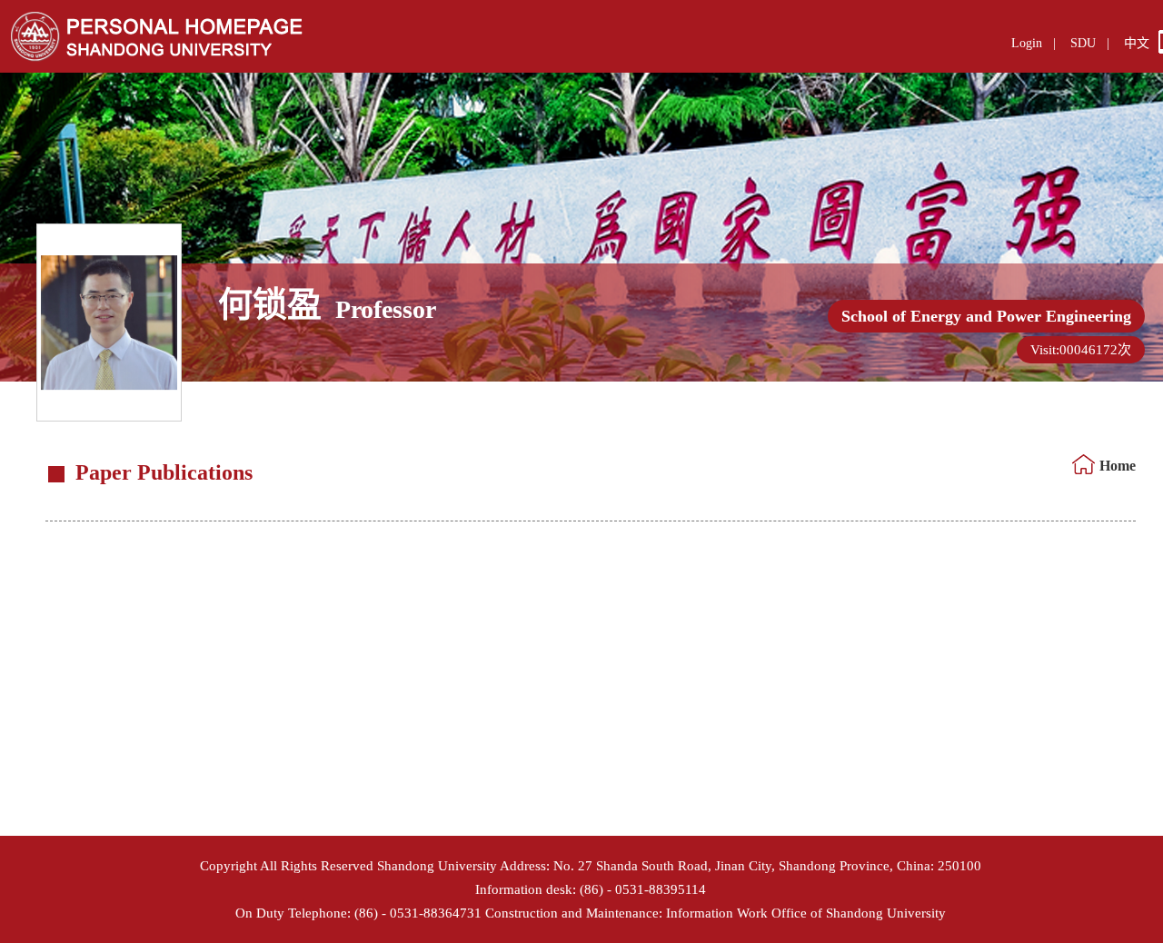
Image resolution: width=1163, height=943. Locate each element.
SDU (1083, 43)
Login (1026, 43)
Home (1117, 465)
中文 (1136, 43)
